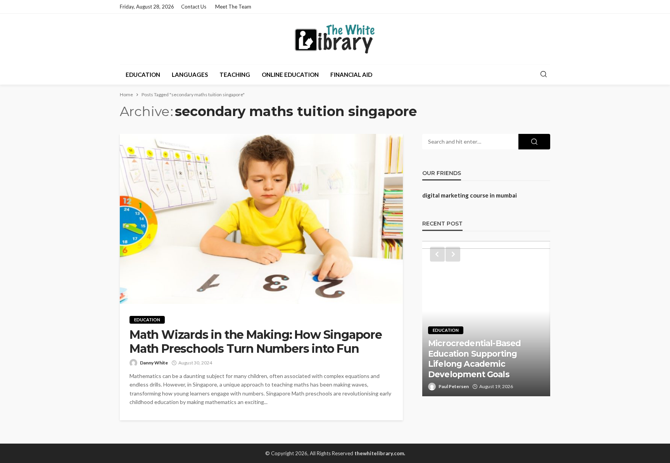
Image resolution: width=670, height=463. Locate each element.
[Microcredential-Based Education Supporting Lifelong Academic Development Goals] (486, 318)
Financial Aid (351, 74)
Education (143, 74)
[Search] (543, 74)
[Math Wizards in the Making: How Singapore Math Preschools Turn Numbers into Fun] (261, 219)
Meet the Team (233, 6)
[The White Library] (335, 38)
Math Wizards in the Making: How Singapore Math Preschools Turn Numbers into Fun (256, 342)
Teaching (234, 74)
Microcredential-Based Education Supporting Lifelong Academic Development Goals (474, 358)
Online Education (290, 74)
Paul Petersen (454, 386)
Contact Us (193, 6)
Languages (190, 74)
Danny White (154, 363)
